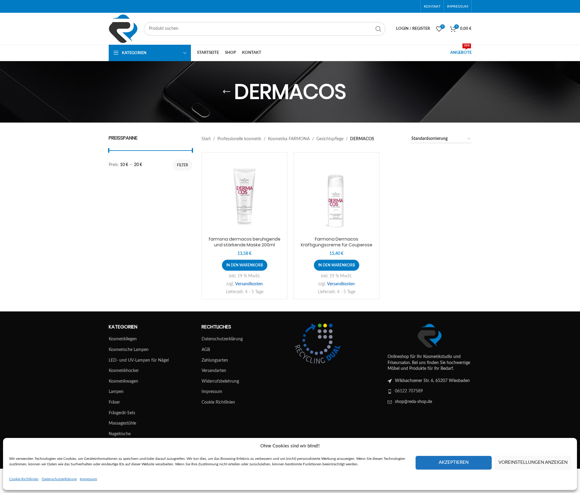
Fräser (114, 402)
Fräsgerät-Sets (122, 413)
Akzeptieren (454, 462)
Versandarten (214, 371)
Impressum (88, 479)
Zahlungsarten (215, 360)
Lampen (116, 392)
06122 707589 (409, 391)
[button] (244, 265)
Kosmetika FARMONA (289, 139)
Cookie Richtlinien (24, 479)
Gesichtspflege (329, 139)
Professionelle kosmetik (239, 139)
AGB (206, 350)
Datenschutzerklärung (59, 479)
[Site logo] (123, 28)
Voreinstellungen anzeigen (533, 462)
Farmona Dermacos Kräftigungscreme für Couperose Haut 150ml (336, 245)
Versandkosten (249, 284)
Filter (182, 165)
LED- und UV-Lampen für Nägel (139, 360)
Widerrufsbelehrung (220, 381)
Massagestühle (122, 423)
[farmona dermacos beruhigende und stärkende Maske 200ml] (244, 195)
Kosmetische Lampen (129, 350)
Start (206, 139)
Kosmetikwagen (123, 381)
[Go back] (226, 92)
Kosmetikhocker (124, 371)
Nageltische (120, 434)
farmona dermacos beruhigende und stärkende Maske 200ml (244, 242)
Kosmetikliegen (123, 339)
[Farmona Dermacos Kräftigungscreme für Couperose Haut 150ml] (336, 195)
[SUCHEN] (378, 29)
